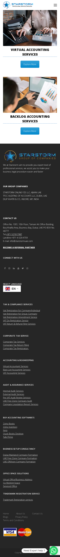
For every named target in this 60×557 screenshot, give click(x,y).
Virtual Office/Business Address (17, 479)
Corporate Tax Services (14, 341)
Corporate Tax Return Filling (16, 345)
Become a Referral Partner (19, 247)
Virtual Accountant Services (15, 366)
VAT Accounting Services (14, 373)
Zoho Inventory (10, 427)
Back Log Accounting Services (16, 369)
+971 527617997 (14, 234)
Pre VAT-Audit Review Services (17, 397)
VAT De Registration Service (15, 320)
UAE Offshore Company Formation (19, 461)
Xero (5, 430)
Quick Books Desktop (13, 433)
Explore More (30, 64)
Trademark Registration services (18, 499)
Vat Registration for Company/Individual (21, 310)
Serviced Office (10, 486)
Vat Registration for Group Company (20, 313)
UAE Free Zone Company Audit (17, 401)
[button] (55, 5)
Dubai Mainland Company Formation (20, 455)
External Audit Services (13, 394)
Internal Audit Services (13, 391)
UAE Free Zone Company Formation (20, 458)
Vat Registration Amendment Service (20, 317)
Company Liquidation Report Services (20, 404)
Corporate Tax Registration (16, 348)
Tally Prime (8, 437)
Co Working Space (11, 482)
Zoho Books (9, 423)
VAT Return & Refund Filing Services (19, 323)
